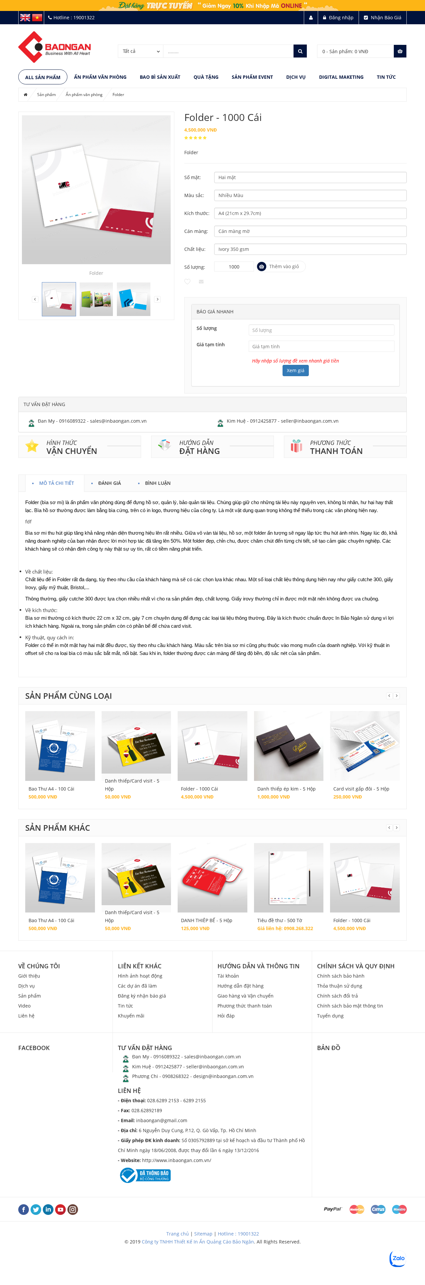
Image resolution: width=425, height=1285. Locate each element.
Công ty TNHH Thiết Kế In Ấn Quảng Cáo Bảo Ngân (198, 1241)
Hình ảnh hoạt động (140, 976)
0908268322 (175, 1076)
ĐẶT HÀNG (199, 450)
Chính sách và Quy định (356, 966)
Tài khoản (228, 976)
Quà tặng (206, 77)
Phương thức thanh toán (244, 1006)
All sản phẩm (42, 77)
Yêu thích (187, 281)
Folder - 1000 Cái (199, 789)
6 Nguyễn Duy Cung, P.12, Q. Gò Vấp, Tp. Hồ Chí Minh (187, 1130)
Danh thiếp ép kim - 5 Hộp (286, 789)
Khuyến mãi (131, 1016)
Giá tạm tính (211, 344)
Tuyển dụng (330, 1016)
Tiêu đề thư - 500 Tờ (279, 920)
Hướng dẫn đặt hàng (240, 986)
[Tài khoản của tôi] (311, 17)
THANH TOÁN (336, 450)
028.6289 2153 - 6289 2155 (162, 1100)
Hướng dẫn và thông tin (258, 966)
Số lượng (207, 328)
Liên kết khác (139, 966)
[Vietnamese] (37, 17)
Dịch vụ (296, 77)
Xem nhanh (60, 739)
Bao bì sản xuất (160, 77)
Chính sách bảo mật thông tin (350, 1006)
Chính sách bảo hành (341, 976)
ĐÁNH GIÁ (109, 482)
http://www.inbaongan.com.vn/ (164, 1160)
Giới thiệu (29, 976)
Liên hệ (26, 1016)
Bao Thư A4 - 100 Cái (51, 789)
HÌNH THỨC (61, 443)
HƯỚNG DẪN (196, 443)
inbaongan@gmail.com (152, 1120)
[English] (25, 17)
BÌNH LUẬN (158, 482)
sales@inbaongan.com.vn (118, 421)
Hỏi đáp (226, 1016)
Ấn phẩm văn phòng (100, 77)
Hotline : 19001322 (238, 1234)
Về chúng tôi (39, 966)
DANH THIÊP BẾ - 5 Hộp (206, 920)
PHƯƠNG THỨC (330, 443)
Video (24, 1006)
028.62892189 (140, 1110)
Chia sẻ (202, 281)
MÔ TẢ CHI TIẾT (56, 482)
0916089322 (72, 421)
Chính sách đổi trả (337, 996)
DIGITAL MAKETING (341, 77)
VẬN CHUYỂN (71, 450)
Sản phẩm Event (252, 77)
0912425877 (263, 421)
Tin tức (386, 77)
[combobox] (140, 51)
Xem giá (295, 370)
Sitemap (203, 1234)
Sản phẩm (46, 94)
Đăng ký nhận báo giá (142, 996)
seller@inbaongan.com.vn (310, 421)
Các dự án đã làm (137, 986)
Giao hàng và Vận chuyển (245, 996)
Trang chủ (177, 1234)
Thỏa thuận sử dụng (339, 986)
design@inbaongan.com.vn (223, 1076)
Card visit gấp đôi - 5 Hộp (361, 789)
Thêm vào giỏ (284, 266)
